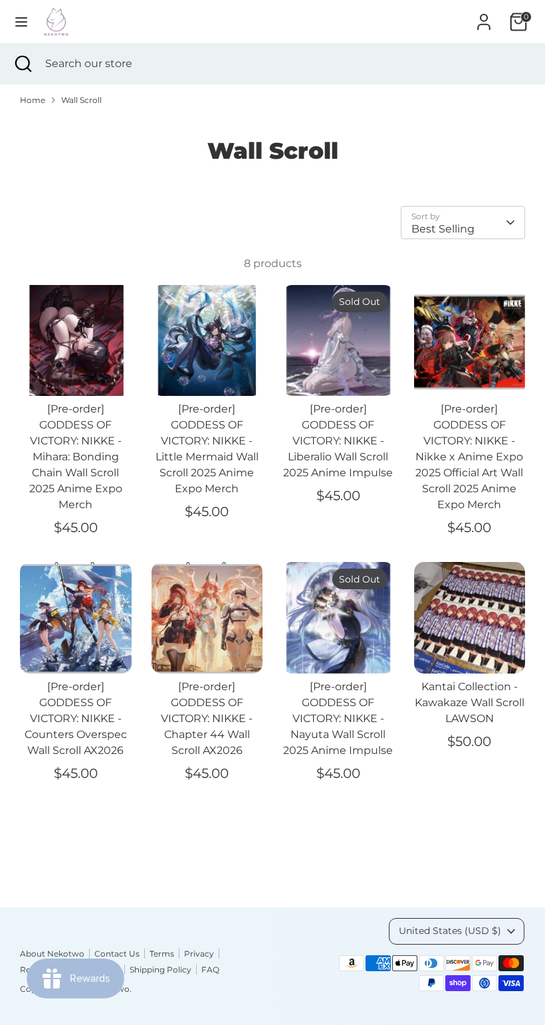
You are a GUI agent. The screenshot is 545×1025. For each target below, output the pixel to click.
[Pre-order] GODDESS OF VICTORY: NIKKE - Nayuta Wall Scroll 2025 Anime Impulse (338, 718)
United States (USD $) (450, 931)
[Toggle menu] (21, 21)
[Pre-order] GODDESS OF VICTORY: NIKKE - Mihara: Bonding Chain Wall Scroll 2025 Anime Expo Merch (75, 457)
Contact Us (117, 954)
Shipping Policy (160, 970)
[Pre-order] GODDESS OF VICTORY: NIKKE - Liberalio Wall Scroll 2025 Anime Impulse (338, 441)
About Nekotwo (52, 954)
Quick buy (76, 373)
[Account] (484, 16)
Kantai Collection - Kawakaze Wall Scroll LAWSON (469, 702)
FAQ (210, 970)
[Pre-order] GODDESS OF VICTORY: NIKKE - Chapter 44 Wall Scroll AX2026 (207, 718)
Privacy (199, 954)
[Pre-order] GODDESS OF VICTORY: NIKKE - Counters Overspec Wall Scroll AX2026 (76, 718)
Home (32, 100)
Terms (162, 954)
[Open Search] (22, 64)
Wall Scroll (81, 100)
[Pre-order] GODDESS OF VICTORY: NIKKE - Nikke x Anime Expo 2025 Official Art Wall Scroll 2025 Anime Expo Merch (469, 457)
